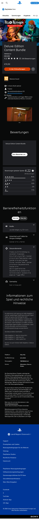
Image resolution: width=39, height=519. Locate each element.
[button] (15, 93)
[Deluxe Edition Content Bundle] (19, 114)
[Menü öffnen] (2, 3)
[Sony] (34, 518)
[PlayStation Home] (19, 3)
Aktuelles (5, 15)
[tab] (15, 218)
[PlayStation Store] (9, 9)
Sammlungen (16, 15)
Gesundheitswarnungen (11, 404)
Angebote (27, 15)
